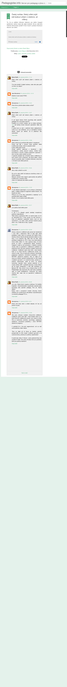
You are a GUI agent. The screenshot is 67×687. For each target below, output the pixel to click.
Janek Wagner (22, 51)
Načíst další (25, 373)
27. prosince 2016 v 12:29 (25, 312)
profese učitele (31, 53)
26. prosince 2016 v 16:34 (25, 168)
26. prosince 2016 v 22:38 (25, 229)
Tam (13, 125)
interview (24, 53)
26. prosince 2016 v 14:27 (25, 112)
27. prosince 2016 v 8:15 (25, 301)
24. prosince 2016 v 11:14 (25, 77)
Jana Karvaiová (16, 93)
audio (19, 53)
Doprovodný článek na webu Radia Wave (18, 48)
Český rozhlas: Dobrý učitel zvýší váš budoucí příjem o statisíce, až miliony (25, 17)
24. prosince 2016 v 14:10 (27, 93)
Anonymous (15, 103)
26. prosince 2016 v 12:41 (25, 103)
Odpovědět (14, 88)
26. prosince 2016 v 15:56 (25, 140)
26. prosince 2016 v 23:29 (25, 282)
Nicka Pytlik (15, 77)
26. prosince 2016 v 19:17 (25, 205)
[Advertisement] (52, 41)
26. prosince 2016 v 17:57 (25, 187)
